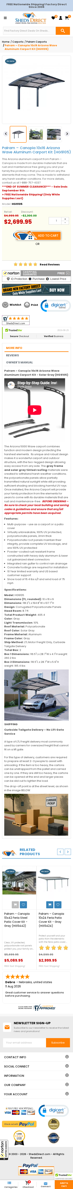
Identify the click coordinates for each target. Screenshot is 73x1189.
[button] (4, 1150)
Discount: (27, 212)
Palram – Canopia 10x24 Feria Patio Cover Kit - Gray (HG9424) (51, 920)
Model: (6, 204)
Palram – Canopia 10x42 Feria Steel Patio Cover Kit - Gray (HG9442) (17, 920)
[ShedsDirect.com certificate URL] (36, 1007)
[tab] (36, 348)
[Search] (63, 31)
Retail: (8, 212)
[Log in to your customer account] (61, 18)
